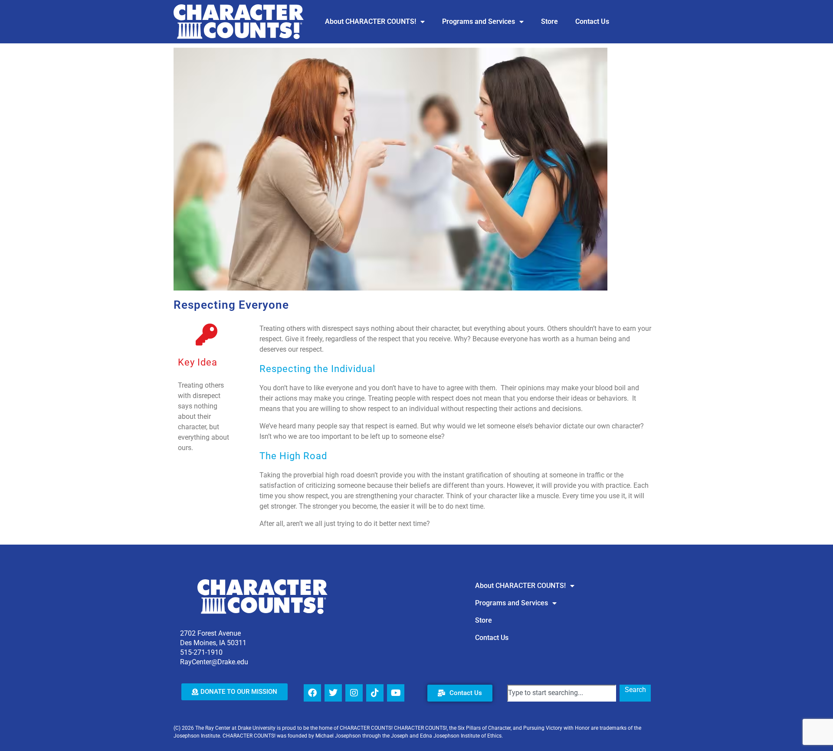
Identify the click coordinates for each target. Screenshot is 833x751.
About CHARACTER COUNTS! (370, 21)
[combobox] (561, 693)
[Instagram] (354, 693)
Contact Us (592, 21)
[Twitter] (333, 693)
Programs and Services (478, 21)
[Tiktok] (375, 693)
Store (549, 21)
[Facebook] (312, 693)
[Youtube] (395, 693)
